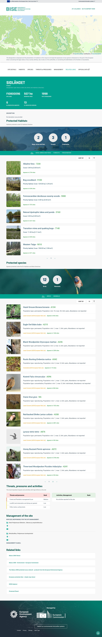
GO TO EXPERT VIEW (88, 9)
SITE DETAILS (12, 69)
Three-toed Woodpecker (45, 466)
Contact (19, 630)
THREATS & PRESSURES (43, 69)
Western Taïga (32, 244)
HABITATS (22, 69)
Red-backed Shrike (41, 414)
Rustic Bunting (40, 359)
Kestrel (37, 377)
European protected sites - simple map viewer (22, 577)
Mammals (56, 296)
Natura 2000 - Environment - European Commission (23, 563)
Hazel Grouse (39, 307)
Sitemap (30, 630)
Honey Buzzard (39, 449)
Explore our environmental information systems (50, 626)
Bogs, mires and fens (43, 152)
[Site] (38, 9)
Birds (49, 296)
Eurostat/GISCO (96, 54)
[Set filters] (94, 158)
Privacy (24, 630)
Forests (56, 152)
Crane (32, 397)
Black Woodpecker (43, 342)
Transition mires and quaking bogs (41, 228)
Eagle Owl (35, 324)
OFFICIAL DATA (83, 69)
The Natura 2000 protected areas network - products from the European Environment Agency (35, 570)
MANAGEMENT (58, 69)
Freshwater (66, 152)
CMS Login (37, 630)
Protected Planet (14, 591)
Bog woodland (32, 180)
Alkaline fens (31, 164)
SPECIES (30, 69)
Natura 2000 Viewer (14, 555)
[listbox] (22, 1)
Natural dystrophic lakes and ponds (41, 212)
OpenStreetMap (78, 54)
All (32, 152)
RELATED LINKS (71, 69)
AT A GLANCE (76, 9)
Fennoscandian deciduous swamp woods (44, 196)
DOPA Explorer (13, 584)
